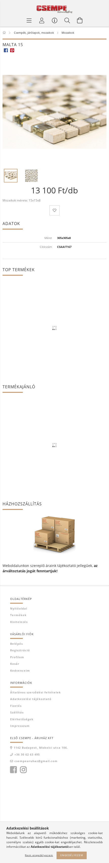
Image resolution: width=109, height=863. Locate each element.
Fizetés (16, 706)
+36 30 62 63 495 (27, 754)
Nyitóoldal (18, 608)
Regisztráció (20, 650)
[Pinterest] (12, 50)
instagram (23, 770)
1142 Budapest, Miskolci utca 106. (41, 747)
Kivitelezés (19, 622)
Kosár (14, 664)
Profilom (17, 657)
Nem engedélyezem (39, 855)
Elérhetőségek (21, 719)
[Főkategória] (5, 32)
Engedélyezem (71, 855)
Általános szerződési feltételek (35, 692)
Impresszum (20, 726)
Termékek (18, 615)
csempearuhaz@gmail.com (36, 761)
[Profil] (42, 20)
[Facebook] (6, 50)
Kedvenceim (20, 670)
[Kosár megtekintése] (80, 20)
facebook (13, 770)
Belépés (16, 644)
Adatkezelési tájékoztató (30, 699)
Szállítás (17, 712)
